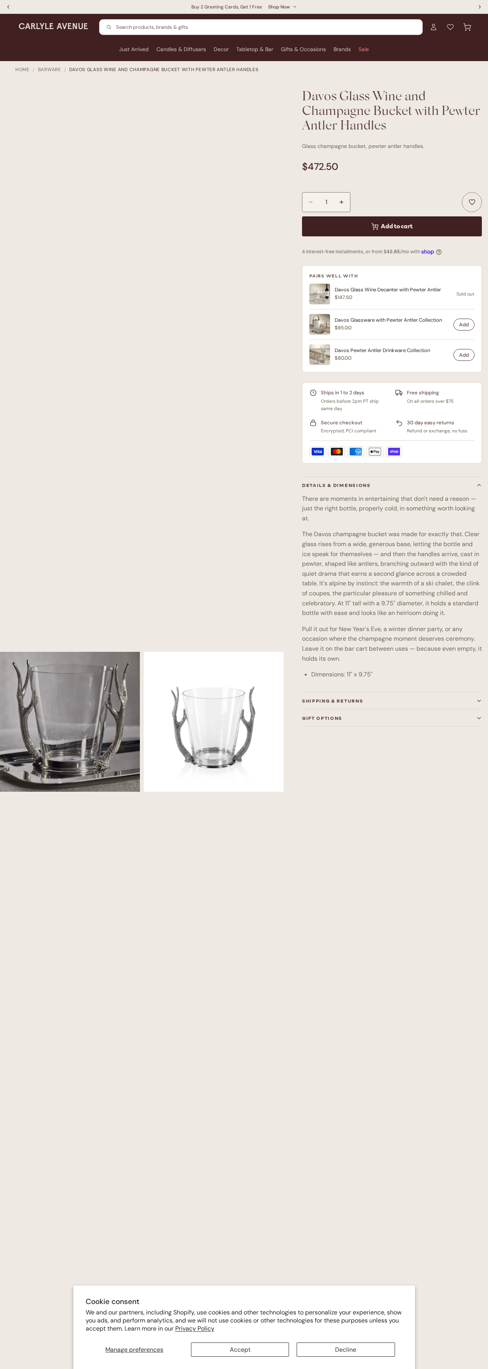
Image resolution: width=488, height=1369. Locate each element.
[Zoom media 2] (214, 722)
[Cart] (467, 26)
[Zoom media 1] (70, 722)
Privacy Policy (194, 1328)
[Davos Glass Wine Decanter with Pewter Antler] (319, 294)
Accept (240, 1350)
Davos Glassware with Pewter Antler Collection (388, 320)
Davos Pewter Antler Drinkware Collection (382, 350)
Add (464, 324)
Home (22, 69)
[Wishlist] (450, 26)
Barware (49, 69)
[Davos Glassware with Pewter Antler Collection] (319, 324)
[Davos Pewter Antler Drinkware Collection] (319, 354)
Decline (345, 1350)
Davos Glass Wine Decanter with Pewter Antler (388, 290)
